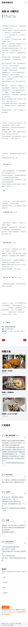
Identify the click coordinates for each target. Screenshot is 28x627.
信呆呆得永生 (7, 2)
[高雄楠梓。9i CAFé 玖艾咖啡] (14, 404)
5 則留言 (14, 17)
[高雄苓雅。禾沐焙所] (14, 362)
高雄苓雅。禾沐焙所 (7, 371)
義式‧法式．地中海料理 (6, 17)
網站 (4, 587)
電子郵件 (5, 582)
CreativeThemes (6, 625)
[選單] (25, 2)
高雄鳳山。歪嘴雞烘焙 (8, 392)
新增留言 (5, 593)
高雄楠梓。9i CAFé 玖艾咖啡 (10, 414)
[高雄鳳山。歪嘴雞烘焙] (14, 383)
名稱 (4, 577)
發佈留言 (5, 607)
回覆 (25, 437)
